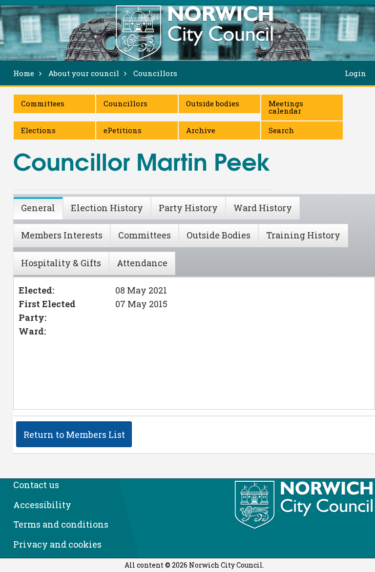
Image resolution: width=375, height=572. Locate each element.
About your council (83, 73)
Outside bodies (212, 103)
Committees (42, 103)
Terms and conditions (60, 524)
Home (23, 73)
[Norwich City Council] (305, 505)
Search (281, 130)
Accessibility (42, 505)
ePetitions (123, 130)
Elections (38, 130)
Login (355, 73)
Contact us (36, 485)
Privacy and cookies (57, 544)
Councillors (125, 103)
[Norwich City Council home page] (194, 32)
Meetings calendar (286, 107)
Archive (200, 130)
